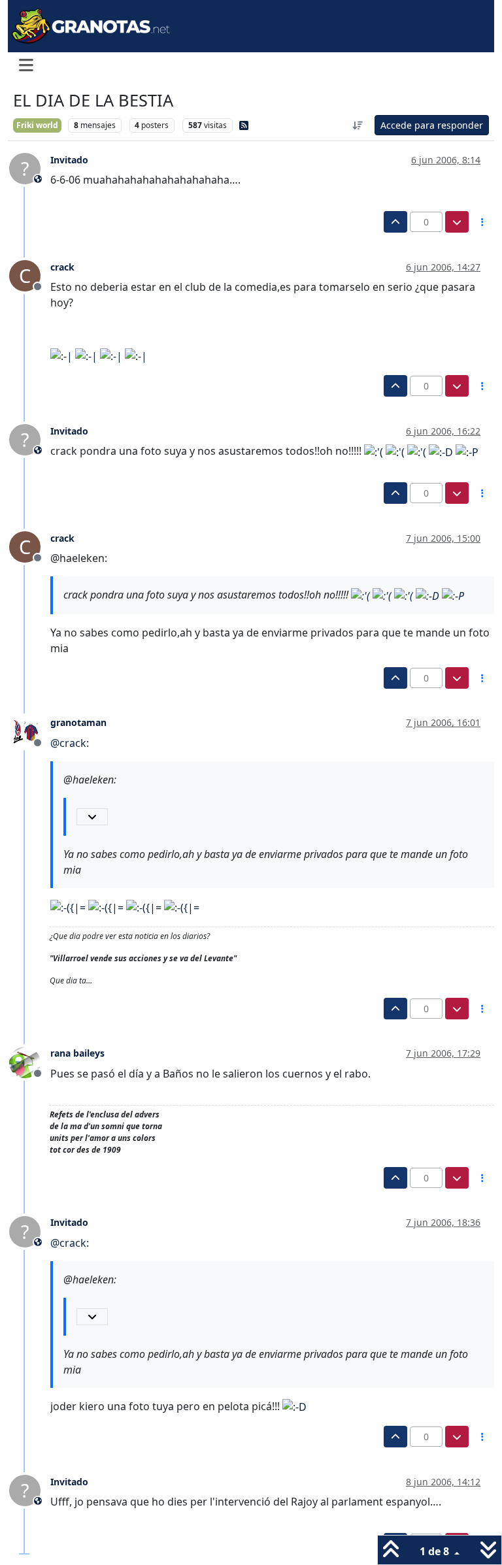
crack (62, 267)
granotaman (78, 722)
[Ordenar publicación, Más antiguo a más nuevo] (358, 125)
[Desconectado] (29, 730)
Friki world (37, 125)
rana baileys (77, 1053)
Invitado (69, 160)
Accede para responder (431, 125)
